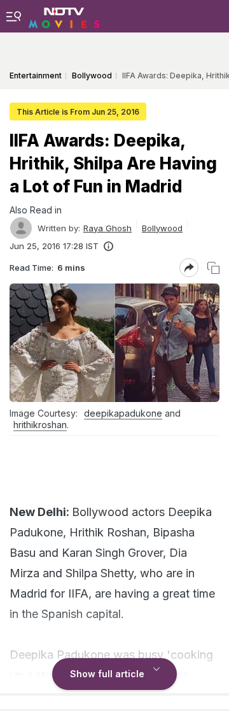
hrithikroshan (40, 424)
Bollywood (162, 228)
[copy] (213, 268)
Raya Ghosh (107, 228)
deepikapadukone (123, 413)
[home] (64, 16)
